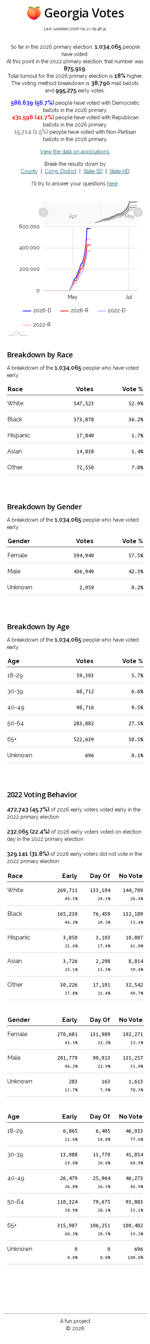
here (112, 183)
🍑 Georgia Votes (75, 12)
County (29, 171)
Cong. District (60, 171)
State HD (120, 171)
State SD (93, 171)
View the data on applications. (75, 152)
